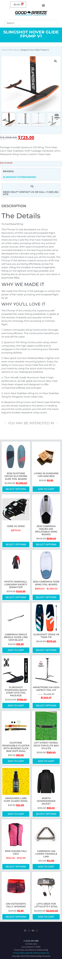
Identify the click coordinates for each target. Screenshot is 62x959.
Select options (16, 489)
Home (4, 50)
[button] (43, 5)
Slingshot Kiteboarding (19, 177)
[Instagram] (29, 930)
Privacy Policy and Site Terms (25, 953)
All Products (14, 50)
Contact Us (44, 953)
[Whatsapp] (36, 930)
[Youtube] (33, 930)
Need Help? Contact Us (19, 192)
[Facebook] (25, 930)
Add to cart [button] (46, 489)
